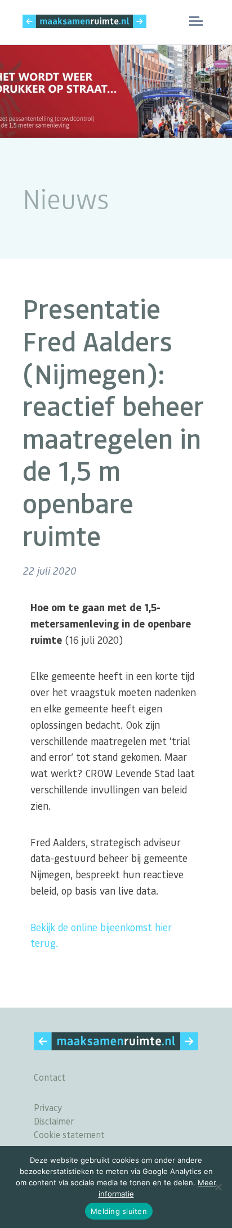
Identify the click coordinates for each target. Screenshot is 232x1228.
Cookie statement (69, 1134)
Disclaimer (54, 1121)
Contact (49, 1077)
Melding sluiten (119, 1211)
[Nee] (218, 1187)
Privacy (48, 1107)
